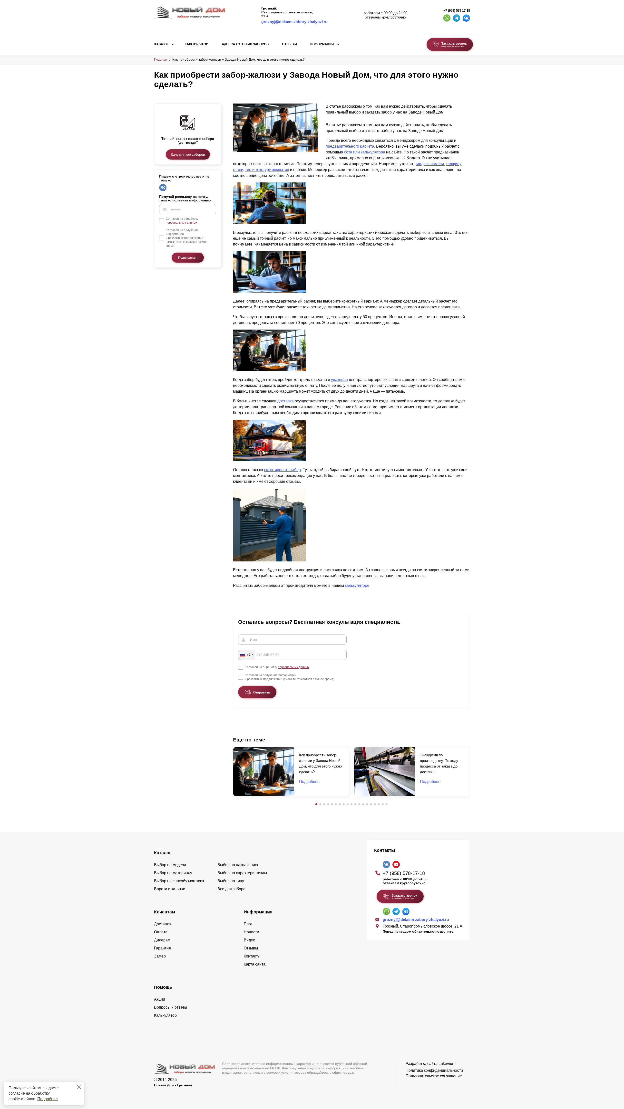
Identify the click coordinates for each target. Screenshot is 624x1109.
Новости (251, 932)
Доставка (162, 924)
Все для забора (231, 889)
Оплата (160, 932)
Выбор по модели (170, 865)
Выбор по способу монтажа (179, 881)
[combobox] (246, 655)
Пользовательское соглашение (434, 1076)
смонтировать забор (282, 470)
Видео (249, 940)
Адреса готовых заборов (245, 44)
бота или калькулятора (364, 152)
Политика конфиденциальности (434, 1070)
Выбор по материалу (173, 873)
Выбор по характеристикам (242, 873)
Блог (248, 924)
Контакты (252, 956)
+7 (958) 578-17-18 (456, 10)
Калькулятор (196, 44)
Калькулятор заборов (188, 154)
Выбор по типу (230, 881)
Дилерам (162, 940)
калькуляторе (357, 585)
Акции (159, 999)
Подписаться (187, 257)
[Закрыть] (79, 1087)
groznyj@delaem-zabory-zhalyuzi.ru (294, 22)
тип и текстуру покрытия (267, 170)
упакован (339, 380)
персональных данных (181, 222)
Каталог (161, 44)
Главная (160, 59)
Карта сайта (254, 964)
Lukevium (447, 1064)
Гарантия (162, 948)
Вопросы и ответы (170, 1007)
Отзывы (289, 44)
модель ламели (430, 164)
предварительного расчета (350, 146)
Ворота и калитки (169, 889)
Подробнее (47, 1099)
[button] (316, 804)
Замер (160, 956)
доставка (285, 401)
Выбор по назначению (237, 865)
